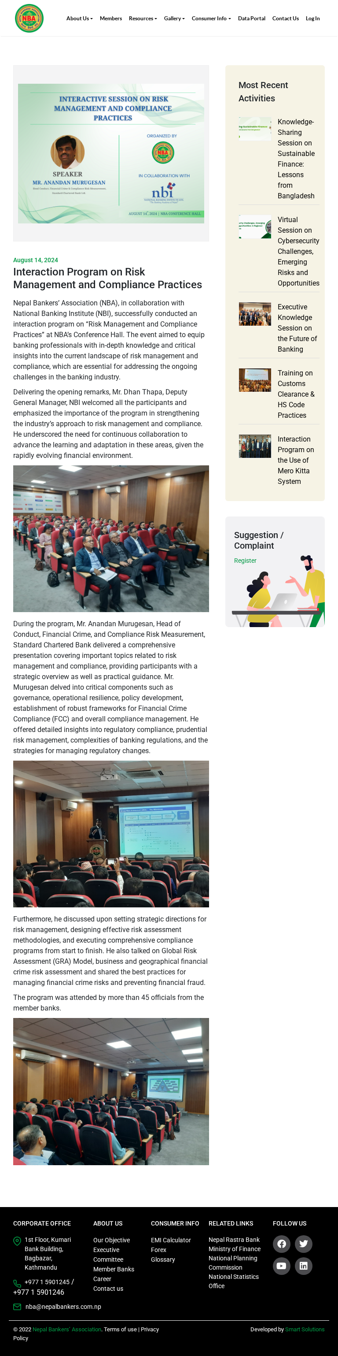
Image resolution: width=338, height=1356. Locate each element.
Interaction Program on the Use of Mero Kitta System (296, 460)
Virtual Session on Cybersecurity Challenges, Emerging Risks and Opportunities (299, 251)
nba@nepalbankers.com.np (55, 1306)
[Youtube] (281, 1266)
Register (245, 560)
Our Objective (111, 1240)
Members (111, 18)
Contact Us (285, 18)
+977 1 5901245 (47, 1281)
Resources (141, 18)
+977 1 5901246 (38, 1292)
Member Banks (113, 1269)
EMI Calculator (171, 1240)
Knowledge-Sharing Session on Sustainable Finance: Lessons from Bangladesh (296, 159)
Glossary (163, 1259)
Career (102, 1278)
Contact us (108, 1288)
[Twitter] (303, 1244)
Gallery (172, 18)
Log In (313, 18)
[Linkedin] (303, 1266)
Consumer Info (209, 18)
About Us (77, 18)
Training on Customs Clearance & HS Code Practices (296, 394)
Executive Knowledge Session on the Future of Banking (297, 328)
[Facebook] (281, 1244)
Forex (158, 1249)
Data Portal (251, 18)
